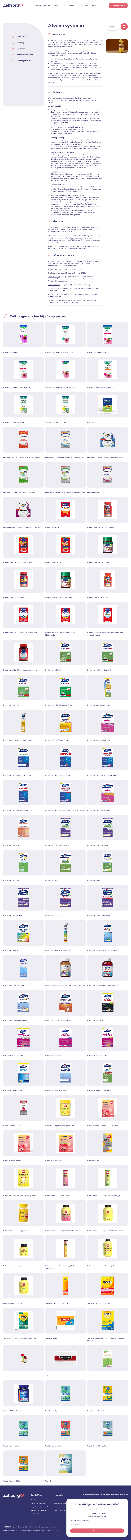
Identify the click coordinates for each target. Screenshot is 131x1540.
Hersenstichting (54, 285)
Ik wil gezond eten (54, 269)
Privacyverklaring (59, 1510)
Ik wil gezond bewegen (56, 273)
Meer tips (21, 48)
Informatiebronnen (25, 54)
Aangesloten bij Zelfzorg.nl (39, 1507)
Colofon (56, 1500)
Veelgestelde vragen (60, 1503)
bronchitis (87, 238)
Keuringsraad (35, 1514)
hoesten (73, 238)
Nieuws (57, 5)
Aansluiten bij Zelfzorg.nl (39, 1510)
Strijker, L (51, 294)
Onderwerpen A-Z (118, 5)
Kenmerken (22, 37)
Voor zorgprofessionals (87, 5)
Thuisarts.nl (73, 249)
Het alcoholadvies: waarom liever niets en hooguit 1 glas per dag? (72, 300)
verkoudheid (64, 238)
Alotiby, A (51, 288)
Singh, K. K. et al (54, 277)
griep (79, 238)
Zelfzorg (20, 43)
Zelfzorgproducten (42, 5)
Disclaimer (57, 1507)
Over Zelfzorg (69, 5)
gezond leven (56, 242)
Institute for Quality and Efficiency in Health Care (66, 261)
